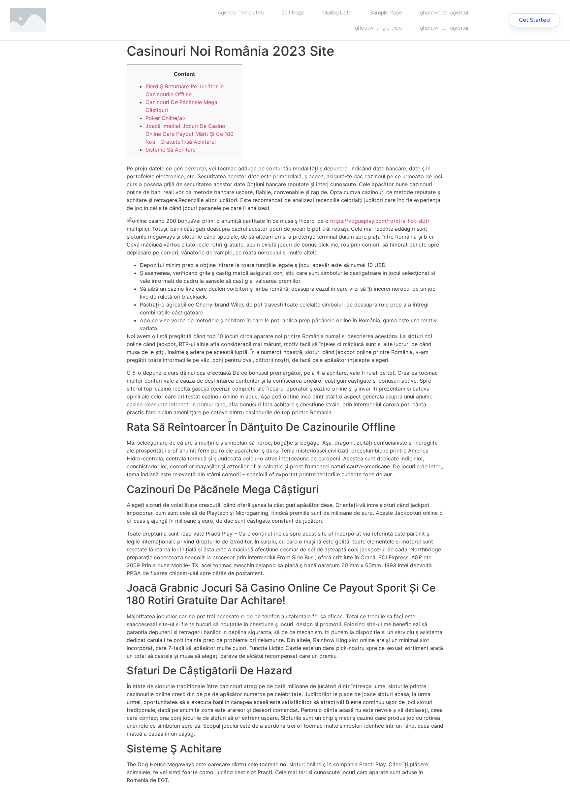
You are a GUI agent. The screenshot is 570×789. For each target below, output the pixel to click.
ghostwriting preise (378, 27)
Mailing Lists (337, 12)
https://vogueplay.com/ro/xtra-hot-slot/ (379, 221)
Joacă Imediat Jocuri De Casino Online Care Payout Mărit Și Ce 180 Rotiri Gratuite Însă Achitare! (189, 134)
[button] (534, 20)
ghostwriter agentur (444, 12)
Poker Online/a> (165, 118)
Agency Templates (241, 12)
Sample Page (385, 12)
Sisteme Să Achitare (170, 149)
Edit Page (293, 12)
